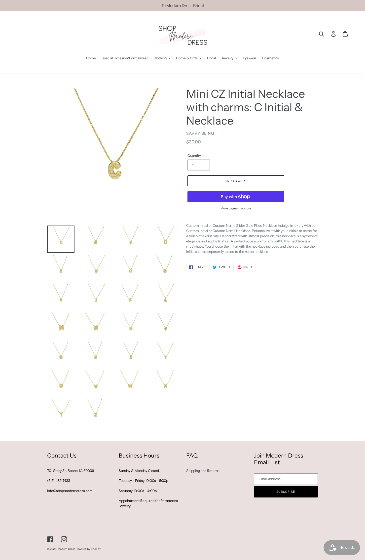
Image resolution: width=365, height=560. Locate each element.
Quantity (194, 155)
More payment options (236, 208)
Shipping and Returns (202, 470)
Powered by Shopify (88, 549)
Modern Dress (66, 549)
